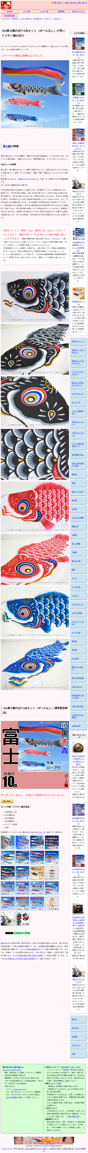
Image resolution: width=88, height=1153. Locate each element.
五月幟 (41, 946)
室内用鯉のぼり (78, 455)
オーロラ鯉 (76, 633)
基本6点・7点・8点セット (78, 351)
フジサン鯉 (44, 11)
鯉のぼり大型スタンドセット (78, 384)
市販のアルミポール (25, 179)
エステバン (76, 1045)
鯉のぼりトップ (78, 341)
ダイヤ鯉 (26, 11)
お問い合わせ (77, 687)
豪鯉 (73, 570)
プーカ (74, 578)
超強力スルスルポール (78, 192)
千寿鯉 (74, 552)
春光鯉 (74, 500)
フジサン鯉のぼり (26, 18)
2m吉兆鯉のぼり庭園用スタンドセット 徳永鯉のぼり (78, 246)
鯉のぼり (15, 18)
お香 (73, 1054)
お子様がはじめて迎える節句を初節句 (20, 959)
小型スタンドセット (78, 434)
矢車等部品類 (9, 15)
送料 (59, 1083)
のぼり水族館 (77, 613)
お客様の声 (76, 726)
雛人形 (74, 1019)
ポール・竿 (41, 832)
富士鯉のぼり (38, 18)
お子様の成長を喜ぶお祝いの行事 (29, 955)
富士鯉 (7, 146)
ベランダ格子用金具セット (78, 445)
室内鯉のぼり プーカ (78, 303)
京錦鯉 (74, 535)
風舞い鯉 (75, 526)
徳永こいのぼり (78, 492)
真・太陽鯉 (76, 544)
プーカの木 (76, 587)
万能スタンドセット (78, 423)
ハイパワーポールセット (78, 373)
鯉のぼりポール (78, 11)
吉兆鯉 (74, 509)
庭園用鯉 (61, 11)
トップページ (5, 18)
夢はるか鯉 (76, 561)
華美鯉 (74, 641)
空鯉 (73, 483)
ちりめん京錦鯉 (78, 518)
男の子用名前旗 (78, 678)
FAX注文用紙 (11, 1097)
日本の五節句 (32, 949)
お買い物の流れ (78, 706)
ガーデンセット (78, 394)
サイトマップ (7, 1149)
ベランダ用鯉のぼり (78, 412)
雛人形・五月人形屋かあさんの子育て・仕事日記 (37, 1149)
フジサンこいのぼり (78, 623)
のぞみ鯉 (75, 658)
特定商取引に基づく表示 (78, 697)
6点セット (48, 18)
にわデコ (75, 596)
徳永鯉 (9, 11)
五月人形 (75, 1028)
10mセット (57, 18)
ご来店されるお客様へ (78, 716)
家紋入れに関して (78, 668)
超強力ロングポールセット (78, 362)
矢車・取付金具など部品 (78, 465)
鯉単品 (74, 474)
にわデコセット (78, 604)
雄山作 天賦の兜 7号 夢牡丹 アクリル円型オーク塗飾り (78, 760)
